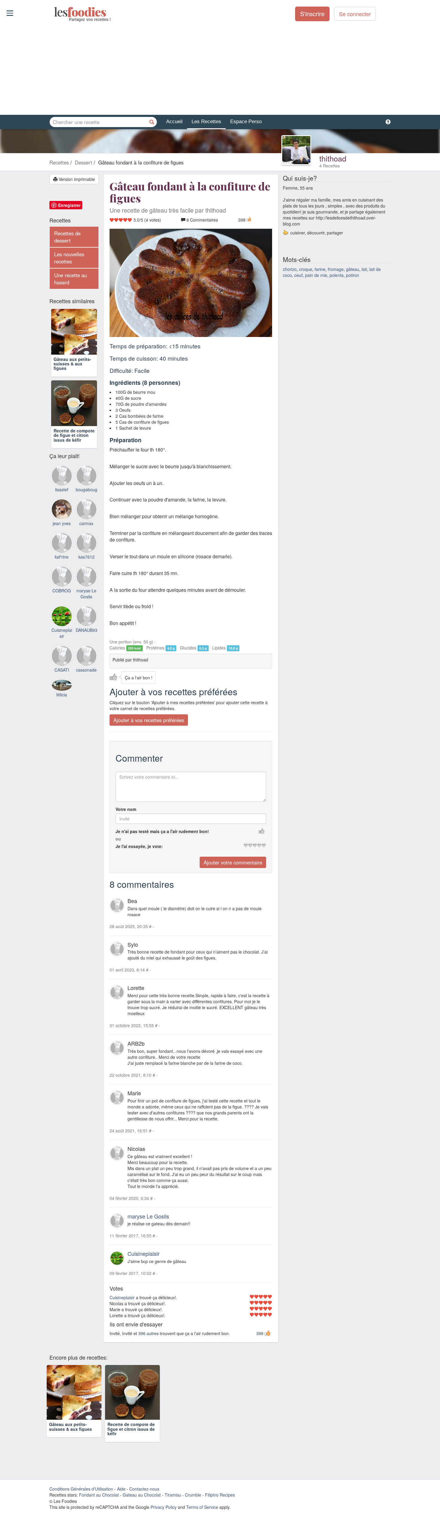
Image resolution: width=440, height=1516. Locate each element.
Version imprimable (76, 179)
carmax (86, 523)
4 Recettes (329, 166)
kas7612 (86, 557)
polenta (337, 275)
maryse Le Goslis (148, 1216)
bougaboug (86, 489)
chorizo (290, 269)
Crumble (193, 1495)
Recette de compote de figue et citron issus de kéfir (74, 435)
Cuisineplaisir (144, 1253)
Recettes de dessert (67, 237)
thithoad (332, 158)
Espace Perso (246, 121)
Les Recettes (206, 121)
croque (305, 269)
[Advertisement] (220, 68)
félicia (61, 695)
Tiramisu (173, 1495)
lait (364, 269)
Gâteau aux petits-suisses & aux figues (72, 363)
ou (118, 839)
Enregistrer (69, 205)
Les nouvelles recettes (69, 258)
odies (54, 12)
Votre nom (126, 809)
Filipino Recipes (220, 1495)
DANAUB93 (86, 630)
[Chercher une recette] (151, 122)
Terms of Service (202, 1507)
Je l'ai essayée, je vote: (139, 846)
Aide (121, 1489)
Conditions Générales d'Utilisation (81, 1489)
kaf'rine (62, 557)
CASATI (61, 670)
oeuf (298, 275)
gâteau (352, 269)
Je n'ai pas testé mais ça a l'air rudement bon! (162, 831)
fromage (336, 269)
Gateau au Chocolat (142, 1495)
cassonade (86, 670)
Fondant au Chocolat (99, 1495)
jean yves (62, 523)
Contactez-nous (144, 1489)
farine (320, 269)
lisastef (61, 489)
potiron (352, 275)
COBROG (61, 591)
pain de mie (316, 275)
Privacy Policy (164, 1507)
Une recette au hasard (70, 279)
